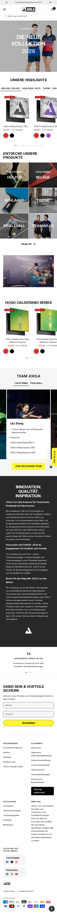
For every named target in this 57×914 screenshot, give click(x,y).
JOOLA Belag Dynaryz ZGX (15, 126)
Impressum (36, 748)
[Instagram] (16, 862)
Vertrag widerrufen (39, 791)
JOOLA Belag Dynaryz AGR (22, 452)
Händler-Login (9, 762)
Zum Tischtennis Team (28, 466)
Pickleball (7, 820)
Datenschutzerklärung (41, 760)
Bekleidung (8, 825)
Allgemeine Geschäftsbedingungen (41, 754)
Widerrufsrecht (37, 770)
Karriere (6, 752)
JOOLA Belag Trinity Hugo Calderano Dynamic (17, 340)
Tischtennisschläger (12, 811)
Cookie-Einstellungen (40, 765)
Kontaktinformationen (12, 748)
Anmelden (28, 723)
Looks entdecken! (28, 61)
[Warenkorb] (52, 9)
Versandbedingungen (40, 774)
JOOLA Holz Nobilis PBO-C (22, 442)
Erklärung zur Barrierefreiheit (37, 780)
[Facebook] (7, 862)
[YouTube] (16, 874)
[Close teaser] (51, 467)
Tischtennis (8, 806)
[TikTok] (12, 862)
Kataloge (7, 757)
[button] (54, 457)
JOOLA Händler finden (13, 767)
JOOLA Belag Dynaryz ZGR (22, 447)
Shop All (26, 244)
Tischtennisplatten (11, 815)
